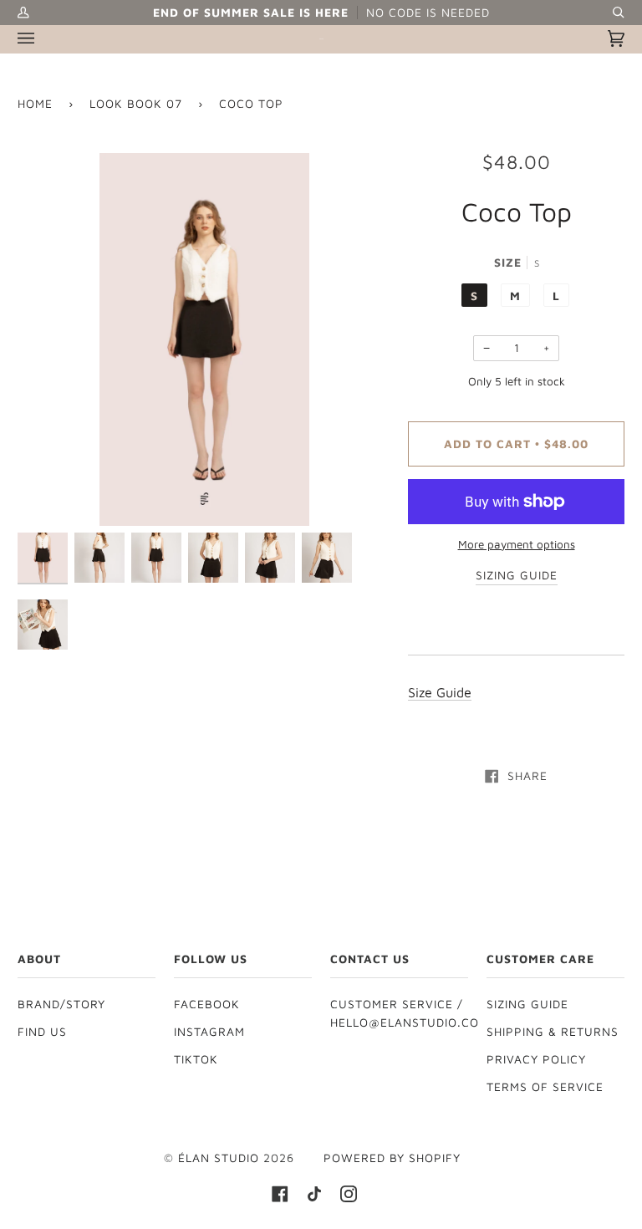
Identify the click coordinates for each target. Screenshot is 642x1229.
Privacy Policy (536, 1059)
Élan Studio (220, 1158)
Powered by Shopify (392, 1158)
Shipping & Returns (553, 1031)
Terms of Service (545, 1087)
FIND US (42, 1031)
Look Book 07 (135, 103)
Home (35, 103)
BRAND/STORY (61, 1004)
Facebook (207, 1004)
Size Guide (439, 692)
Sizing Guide (527, 1004)
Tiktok (196, 1059)
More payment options (516, 544)
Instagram (209, 1031)
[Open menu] (43, 39)
